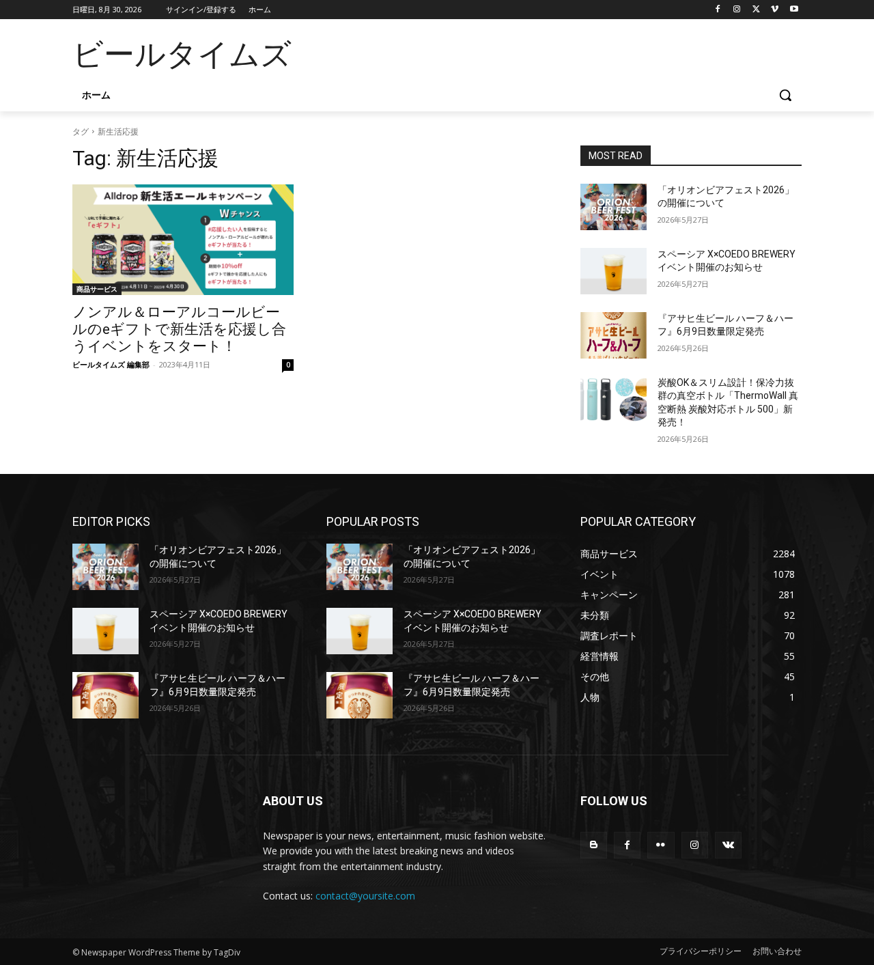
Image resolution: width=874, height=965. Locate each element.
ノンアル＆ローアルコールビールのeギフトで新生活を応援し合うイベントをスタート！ (179, 329)
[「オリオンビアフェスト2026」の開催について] (613, 207)
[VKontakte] (728, 845)
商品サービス (96, 289)
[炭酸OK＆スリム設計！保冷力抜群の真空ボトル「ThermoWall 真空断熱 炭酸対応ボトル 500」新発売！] (613, 399)
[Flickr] (660, 845)
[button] (785, 95)
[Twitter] (756, 10)
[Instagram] (737, 10)
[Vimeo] (775, 10)
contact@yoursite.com (365, 895)
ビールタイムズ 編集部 (111, 364)
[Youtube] (794, 10)
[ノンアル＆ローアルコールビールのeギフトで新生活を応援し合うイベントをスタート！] (183, 239)
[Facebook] (718, 10)
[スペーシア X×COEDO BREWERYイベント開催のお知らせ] (613, 271)
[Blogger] (593, 845)
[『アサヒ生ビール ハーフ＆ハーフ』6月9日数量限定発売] (613, 335)
